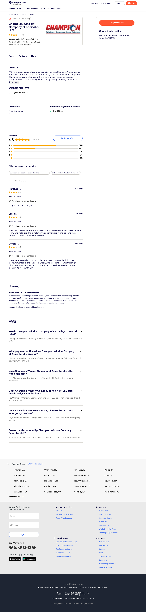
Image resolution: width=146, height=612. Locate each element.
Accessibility (84, 594)
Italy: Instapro (73, 587)
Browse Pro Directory (64, 514)
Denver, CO (19, 475)
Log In (119, 3)
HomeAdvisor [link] (14, 14)
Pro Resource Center (64, 549)
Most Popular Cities (16, 464)
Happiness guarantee (107, 564)
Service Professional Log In (66, 542)
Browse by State (35, 464)
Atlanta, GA (19, 470)
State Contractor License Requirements (24, 292)
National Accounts (63, 556)
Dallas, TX (108, 470)
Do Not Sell (75, 593)
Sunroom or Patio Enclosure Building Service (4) (29, 173)
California (66, 593)
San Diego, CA (20, 492)
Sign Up (131, 3)
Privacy (59, 593)
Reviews (23, 56)
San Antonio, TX (111, 486)
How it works (104, 542)
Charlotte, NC (50, 470)
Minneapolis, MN (51, 481)
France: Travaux (43, 587)
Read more (14, 82)
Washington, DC (111, 492)
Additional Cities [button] (15, 497)
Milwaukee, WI (20, 481)
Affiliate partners (105, 567)
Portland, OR (50, 486)
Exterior (20, 8)
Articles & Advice (53, 8)
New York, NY (110, 481)
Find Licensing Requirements (47, 303)
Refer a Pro (103, 522)
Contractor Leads (63, 553)
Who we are (103, 545)
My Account (103, 511)
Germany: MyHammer (59, 587)
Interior (12, 8)
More (43, 8)
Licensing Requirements (108, 533)
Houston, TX (49, 475)
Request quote (117, 23)
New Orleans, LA (82, 481)
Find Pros (59, 511)
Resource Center (105, 518)
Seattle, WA (79, 492)
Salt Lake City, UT (82, 486)
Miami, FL (108, 475)
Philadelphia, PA (21, 486)
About (11, 56)
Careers (102, 549)
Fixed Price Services (64, 518)
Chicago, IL (79, 470)
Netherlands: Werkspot (88, 587)
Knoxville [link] (30, 14)
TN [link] (23, 14)
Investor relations (105, 556)
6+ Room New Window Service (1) (65, 173)
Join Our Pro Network (64, 545)
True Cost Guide (105, 514)
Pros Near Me (104, 525)
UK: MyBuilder (103, 587)
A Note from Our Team (107, 529)
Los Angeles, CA (81, 475)
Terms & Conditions (87, 598)
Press (101, 553)
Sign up (23, 534)
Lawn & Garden (32, 8)
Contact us (103, 560)
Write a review (67, 138)
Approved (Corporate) (21, 19)
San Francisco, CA (52, 492)
